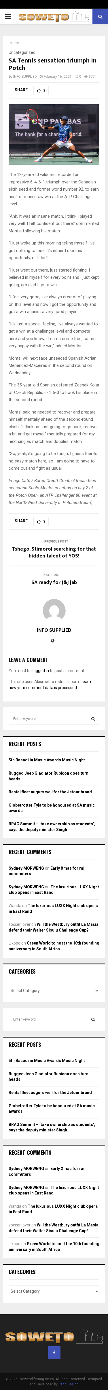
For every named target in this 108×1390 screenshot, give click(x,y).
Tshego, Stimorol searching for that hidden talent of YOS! (54, 552)
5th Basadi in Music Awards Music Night (47, 760)
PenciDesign (68, 1384)
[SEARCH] (93, 719)
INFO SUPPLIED (25, 77)
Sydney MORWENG (26, 868)
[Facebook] (54, 1352)
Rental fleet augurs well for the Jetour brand (50, 792)
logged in (41, 670)
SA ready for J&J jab (54, 582)
